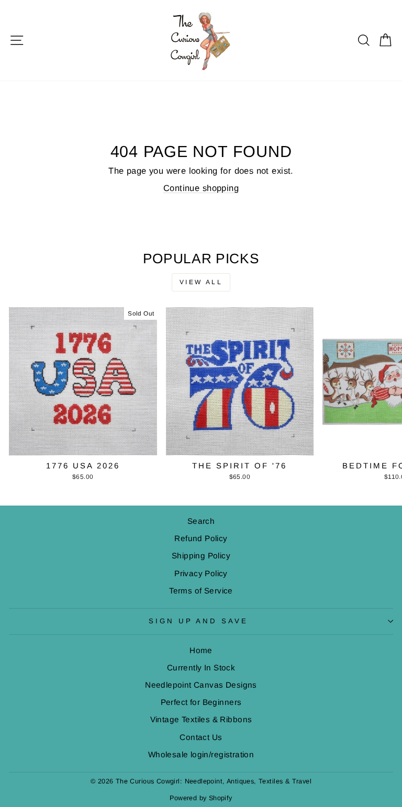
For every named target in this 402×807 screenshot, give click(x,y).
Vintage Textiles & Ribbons (201, 719)
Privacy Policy (201, 573)
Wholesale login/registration (201, 754)
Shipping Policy (201, 555)
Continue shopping (201, 188)
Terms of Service (201, 590)
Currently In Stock (201, 667)
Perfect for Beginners (201, 702)
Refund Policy (200, 538)
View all (201, 282)
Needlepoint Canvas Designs (201, 684)
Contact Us (201, 737)
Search (201, 521)
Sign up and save (199, 621)
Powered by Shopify (201, 798)
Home (201, 650)
